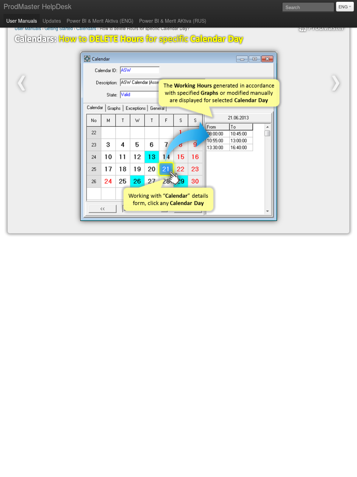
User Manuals (21, 20)
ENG (344, 6)
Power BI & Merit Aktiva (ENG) (100, 20)
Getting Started (59, 28)
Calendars (86, 28)
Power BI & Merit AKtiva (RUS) (172, 20)
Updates (52, 20)
